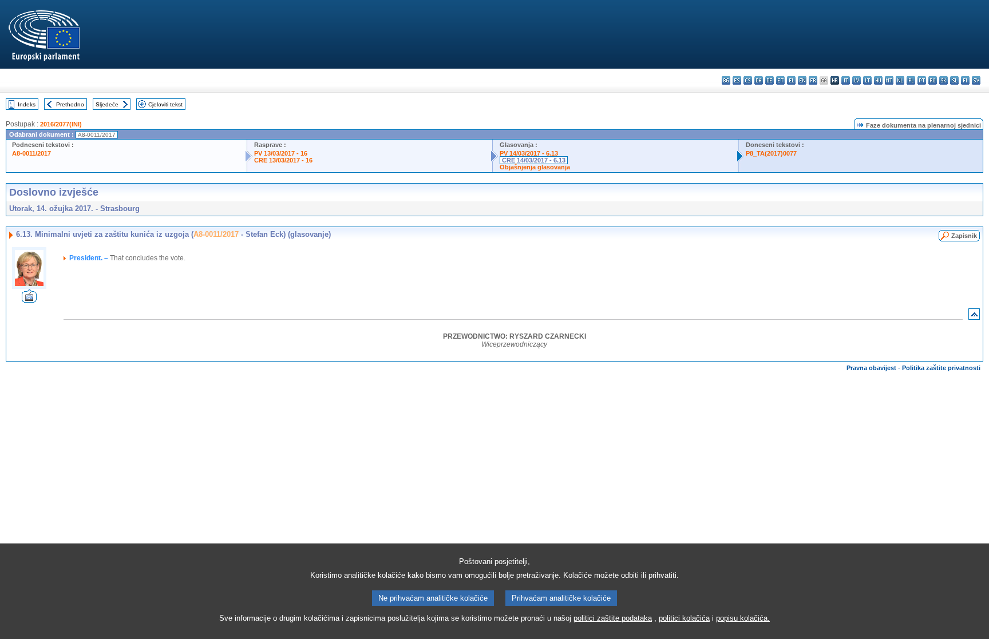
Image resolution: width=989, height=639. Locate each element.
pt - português (921, 80)
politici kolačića (684, 618)
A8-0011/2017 (31, 153)
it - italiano (845, 80)
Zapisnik (964, 235)
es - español (737, 80)
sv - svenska (976, 80)
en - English (802, 80)
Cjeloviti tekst (165, 104)
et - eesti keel (780, 80)
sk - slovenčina (943, 80)
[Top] (974, 316)
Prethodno (70, 104)
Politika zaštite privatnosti (941, 367)
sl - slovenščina (954, 80)
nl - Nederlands (900, 80)
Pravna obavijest (871, 367)
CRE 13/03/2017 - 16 (283, 160)
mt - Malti (889, 80)
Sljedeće (107, 104)
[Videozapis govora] (29, 299)
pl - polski (911, 80)
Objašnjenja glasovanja (535, 167)
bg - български (726, 80)
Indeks (26, 104)
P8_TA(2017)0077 (771, 153)
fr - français (813, 80)
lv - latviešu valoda (856, 80)
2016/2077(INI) (61, 124)
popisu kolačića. (743, 618)
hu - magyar (878, 80)
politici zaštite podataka (612, 618)
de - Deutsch (769, 80)
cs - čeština (747, 80)
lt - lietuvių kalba (867, 80)
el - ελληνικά (791, 80)
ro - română (932, 80)
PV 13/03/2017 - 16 (280, 153)
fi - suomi (965, 80)
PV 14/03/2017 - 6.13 (529, 153)
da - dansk (758, 80)
